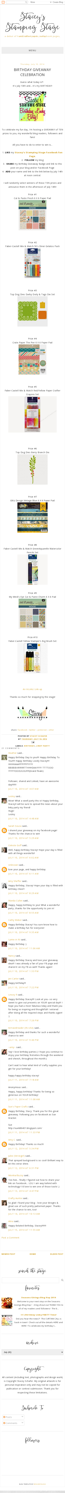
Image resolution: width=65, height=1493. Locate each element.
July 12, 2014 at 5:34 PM (23, 1148)
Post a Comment (11, 1237)
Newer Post (8, 1254)
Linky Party (43, 746)
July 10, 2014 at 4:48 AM (23, 818)
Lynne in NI (14, 939)
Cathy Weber (15, 920)
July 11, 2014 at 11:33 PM (24, 1132)
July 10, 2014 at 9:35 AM (23, 932)
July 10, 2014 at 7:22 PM (23, 987)
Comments (11, 1423)
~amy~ (12, 1047)
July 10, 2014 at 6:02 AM (23, 857)
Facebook (22, 730)
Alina (10, 1221)
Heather (12, 752)
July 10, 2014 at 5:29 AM (23, 838)
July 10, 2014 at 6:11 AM (23, 873)
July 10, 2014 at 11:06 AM (24, 948)
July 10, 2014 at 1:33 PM (23, 971)
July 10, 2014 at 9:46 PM (23, 1039)
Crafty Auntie (15, 1198)
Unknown (13, 864)
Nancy (11, 955)
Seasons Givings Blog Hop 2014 (38, 1297)
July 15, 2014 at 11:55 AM (24, 1229)
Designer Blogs (40, 1484)
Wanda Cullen (15, 900)
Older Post (56, 1254)
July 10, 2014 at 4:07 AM (23, 788)
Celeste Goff (15, 845)
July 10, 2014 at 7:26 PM (23, 1020)
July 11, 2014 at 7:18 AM (23, 1079)
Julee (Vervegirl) (16, 1155)
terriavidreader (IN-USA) (21, 1027)
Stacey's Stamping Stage (32, 22)
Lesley (12, 796)
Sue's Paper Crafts (18, 1106)
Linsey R (12, 994)
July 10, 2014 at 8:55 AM (23, 912)
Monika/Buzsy (15, 1175)
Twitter (32, 730)
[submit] (62, 1280)
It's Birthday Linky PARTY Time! (39, 1314)
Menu (32, 50)
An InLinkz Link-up (32, 689)
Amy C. (12, 1139)
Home (33, 1254)
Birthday (29, 746)
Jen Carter (13, 978)
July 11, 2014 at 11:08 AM (24, 1099)
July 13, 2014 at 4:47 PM (23, 1190)
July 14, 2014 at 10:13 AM (24, 1213)
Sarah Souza (15, 825)
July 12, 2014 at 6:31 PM (23, 1168)
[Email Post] (32, 742)
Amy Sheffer (14, 881)
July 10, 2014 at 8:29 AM (23, 893)
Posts (8, 1417)
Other (51, 730)
